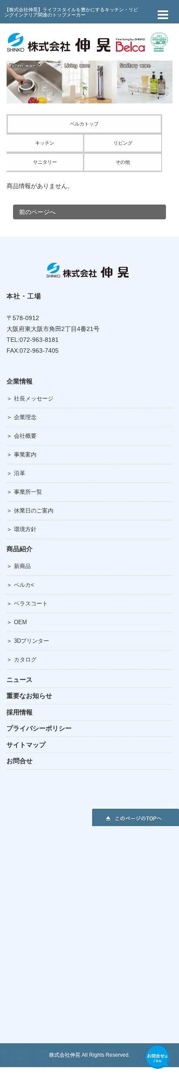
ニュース (20, 679)
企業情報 (20, 381)
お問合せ (20, 760)
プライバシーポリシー (39, 728)
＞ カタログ (21, 659)
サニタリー (45, 162)
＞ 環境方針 (21, 529)
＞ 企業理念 (21, 417)
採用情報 (20, 712)
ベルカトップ (84, 123)
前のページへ (37, 211)
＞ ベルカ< (20, 585)
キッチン (44, 142)
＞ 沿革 (16, 473)
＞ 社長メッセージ (30, 398)
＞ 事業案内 (21, 454)
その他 (123, 162)
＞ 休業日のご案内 (30, 510)
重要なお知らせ (29, 695)
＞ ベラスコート (27, 603)
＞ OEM (17, 622)
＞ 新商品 (19, 566)
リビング (123, 142)
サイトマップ (26, 744)
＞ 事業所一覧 (24, 492)
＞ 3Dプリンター (28, 641)
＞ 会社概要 (21, 436)
